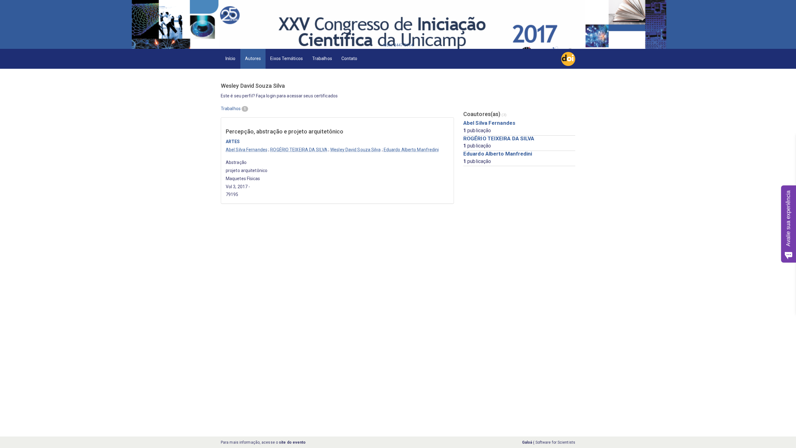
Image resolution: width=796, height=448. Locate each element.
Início (230, 58)
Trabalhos (322, 58)
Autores (253, 58)
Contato (349, 58)
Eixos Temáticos (286, 58)
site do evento (292, 442)
